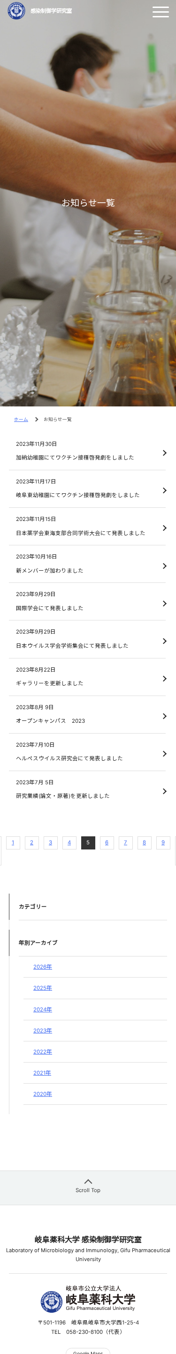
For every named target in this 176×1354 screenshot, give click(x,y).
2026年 (42, 967)
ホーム (21, 419)
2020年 (42, 1094)
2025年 (42, 988)
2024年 (42, 1009)
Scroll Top (88, 1190)
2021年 (42, 1073)
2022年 (42, 1051)
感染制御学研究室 (51, 11)
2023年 (42, 1030)
